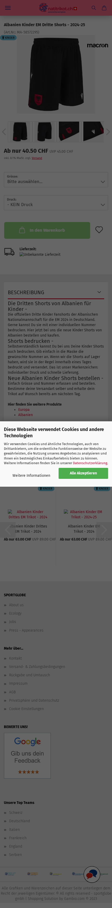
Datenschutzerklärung (90, 463)
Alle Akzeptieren (83, 473)
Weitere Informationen (31, 475)
